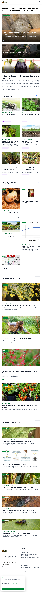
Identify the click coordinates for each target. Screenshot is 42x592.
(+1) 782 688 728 (6, 564)
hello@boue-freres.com (7, 566)
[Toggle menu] (39, 2)
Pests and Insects (6, 15)
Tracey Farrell (24, 139)
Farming (4, 45)
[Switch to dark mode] (36, 2)
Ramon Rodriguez (25, 112)
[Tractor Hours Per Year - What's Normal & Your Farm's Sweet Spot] (21, 51)
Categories (24, 571)
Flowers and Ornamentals (6, 121)
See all (37, 95)
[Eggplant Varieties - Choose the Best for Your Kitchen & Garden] (21, 66)
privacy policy (14, 583)
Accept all (13, 588)
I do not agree (13, 585)
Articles (23, 548)
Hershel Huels (4, 112)
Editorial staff (5, 571)
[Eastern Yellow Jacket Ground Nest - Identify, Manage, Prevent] (21, 28)
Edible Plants (5, 60)
